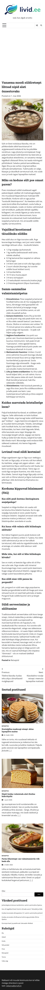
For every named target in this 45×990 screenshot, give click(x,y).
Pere (3, 949)
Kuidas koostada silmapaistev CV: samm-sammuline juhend (22, 913)
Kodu (3, 941)
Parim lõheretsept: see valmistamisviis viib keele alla (20, 860)
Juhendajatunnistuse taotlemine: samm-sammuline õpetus (22, 905)
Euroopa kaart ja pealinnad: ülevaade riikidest (17, 923)
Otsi (3, 891)
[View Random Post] (37, 25)
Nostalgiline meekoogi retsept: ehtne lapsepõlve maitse (18, 730)
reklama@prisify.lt (13, 986)
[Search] (41, 25)
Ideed (4, 937)
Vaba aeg (5, 961)
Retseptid (15, 660)
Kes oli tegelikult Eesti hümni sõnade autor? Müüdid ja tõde (22, 909)
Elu (3, 933)
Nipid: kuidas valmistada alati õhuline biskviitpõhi (18, 795)
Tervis (4, 957)
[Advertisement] (22, 52)
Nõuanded (5, 945)
